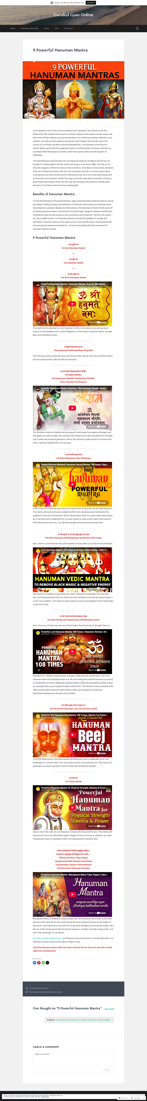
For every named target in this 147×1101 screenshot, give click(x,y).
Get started (90, 2)
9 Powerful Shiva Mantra (38, 988)
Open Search (137, 28)
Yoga (46, 28)
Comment (106, 1070)
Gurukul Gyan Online (73, 15)
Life (56, 28)
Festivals (68, 28)
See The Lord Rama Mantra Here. (47, 938)
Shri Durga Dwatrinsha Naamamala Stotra (45, 992)
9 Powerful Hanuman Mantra (60, 50)
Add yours (109, 1009)
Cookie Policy (45, 1096)
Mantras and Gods (29, 28)
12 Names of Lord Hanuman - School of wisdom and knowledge (82, 1020)
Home (12, 28)
